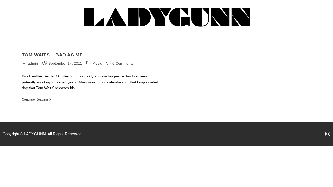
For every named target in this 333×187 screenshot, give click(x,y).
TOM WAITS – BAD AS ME (52, 54)
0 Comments (122, 63)
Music (97, 63)
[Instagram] (327, 134)
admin (33, 63)
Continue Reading (36, 99)
